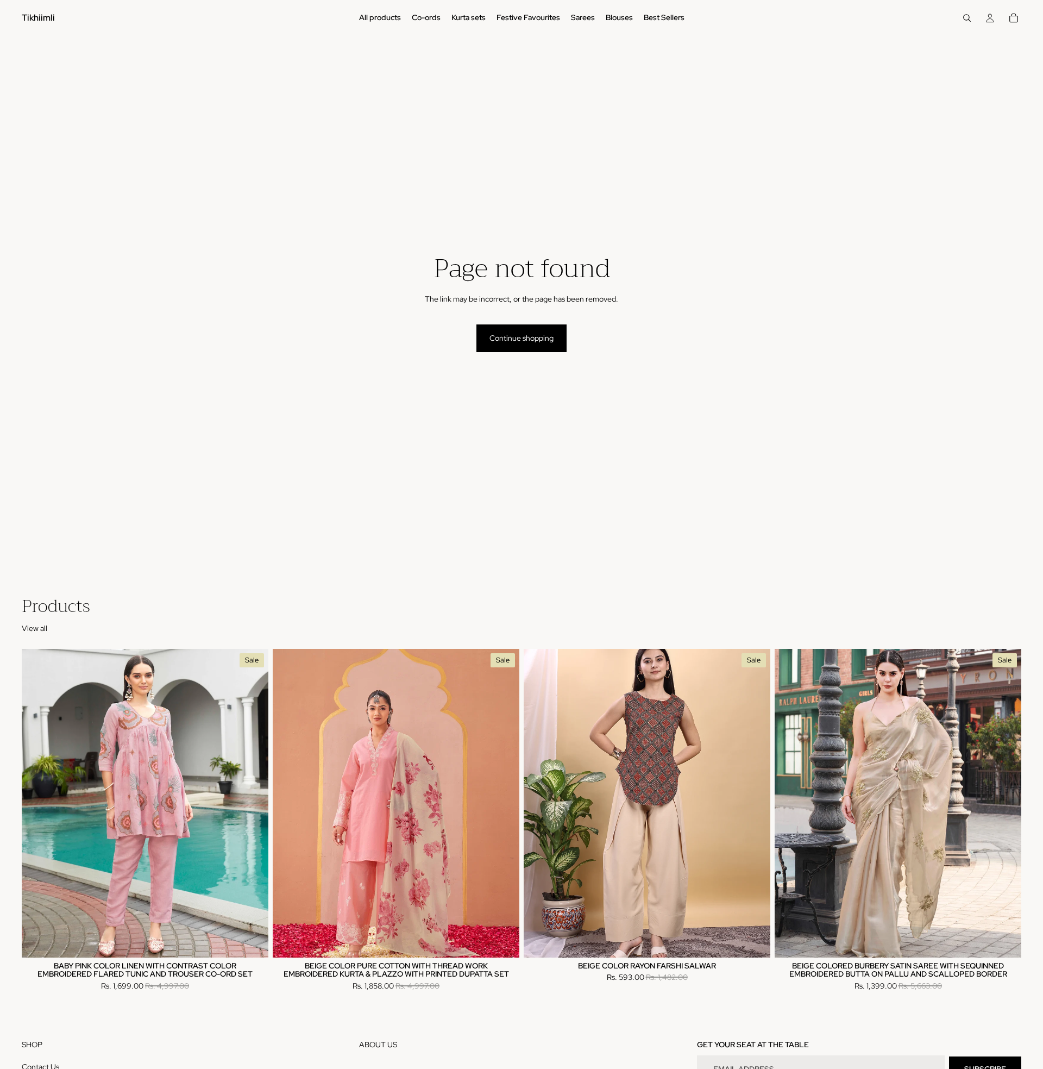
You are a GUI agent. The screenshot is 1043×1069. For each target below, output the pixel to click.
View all (34, 628)
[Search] (967, 18)
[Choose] (251, 941)
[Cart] (1014, 18)
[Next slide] (252, 803)
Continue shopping (521, 338)
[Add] (1004, 941)
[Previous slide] (38, 803)
